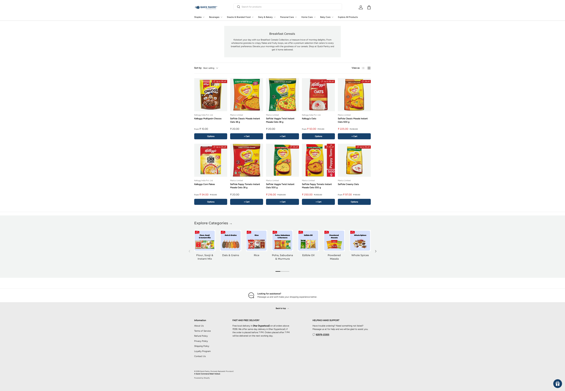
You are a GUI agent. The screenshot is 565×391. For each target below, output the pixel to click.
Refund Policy (201, 336)
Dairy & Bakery (265, 17)
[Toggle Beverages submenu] (221, 17)
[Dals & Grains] (230, 240)
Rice (256, 255)
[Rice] (256, 240)
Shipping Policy (201, 346)
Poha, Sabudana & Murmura (282, 257)
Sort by (198, 68)
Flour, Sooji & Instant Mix (204, 257)
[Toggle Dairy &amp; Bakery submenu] (274, 17)
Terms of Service (202, 331)
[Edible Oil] (308, 240)
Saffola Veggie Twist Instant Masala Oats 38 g (280, 120)
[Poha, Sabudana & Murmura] (282, 240)
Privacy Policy (201, 341)
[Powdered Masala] (334, 240)
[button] (369, 7)
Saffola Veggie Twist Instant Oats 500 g (280, 186)
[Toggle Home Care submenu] (314, 17)
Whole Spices (360, 255)
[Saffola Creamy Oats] (354, 160)
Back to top (281, 308)
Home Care (307, 17)
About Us (199, 325)
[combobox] (288, 7)
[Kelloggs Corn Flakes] (210, 160)
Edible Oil (308, 255)
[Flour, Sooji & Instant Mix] (204, 240)
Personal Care (287, 17)
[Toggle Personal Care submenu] (296, 17)
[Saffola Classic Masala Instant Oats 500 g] (354, 94)
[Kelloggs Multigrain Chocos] (210, 94)
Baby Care (325, 17)
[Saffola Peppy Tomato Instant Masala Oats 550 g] (318, 160)
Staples (198, 17)
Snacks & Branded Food (239, 17)
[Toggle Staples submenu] (203, 17)
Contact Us (200, 356)
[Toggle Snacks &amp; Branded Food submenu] (252, 17)
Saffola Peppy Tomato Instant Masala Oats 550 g (317, 186)
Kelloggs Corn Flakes (204, 184)
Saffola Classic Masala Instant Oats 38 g (245, 120)
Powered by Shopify (202, 378)
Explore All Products (348, 17)
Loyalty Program (202, 351)
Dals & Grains (230, 255)
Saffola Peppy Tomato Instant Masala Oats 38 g (245, 186)
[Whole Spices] (360, 240)
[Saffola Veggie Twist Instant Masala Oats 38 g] (282, 94)
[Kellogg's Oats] (318, 94)
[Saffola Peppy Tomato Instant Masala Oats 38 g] (246, 160)
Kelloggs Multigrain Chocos (207, 118)
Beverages (214, 17)
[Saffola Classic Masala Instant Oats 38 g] (246, 94)
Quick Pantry (205, 371)
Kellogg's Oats (309, 118)
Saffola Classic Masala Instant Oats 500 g (353, 120)
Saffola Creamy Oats (348, 184)
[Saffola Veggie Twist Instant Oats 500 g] (282, 160)
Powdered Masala (334, 257)
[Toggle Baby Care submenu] (332, 17)
